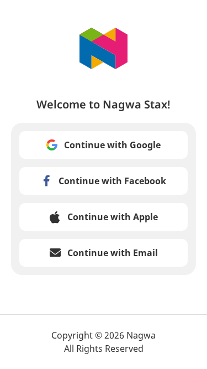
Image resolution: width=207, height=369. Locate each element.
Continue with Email (112, 253)
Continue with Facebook (112, 181)
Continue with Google (112, 145)
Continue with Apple (112, 217)
